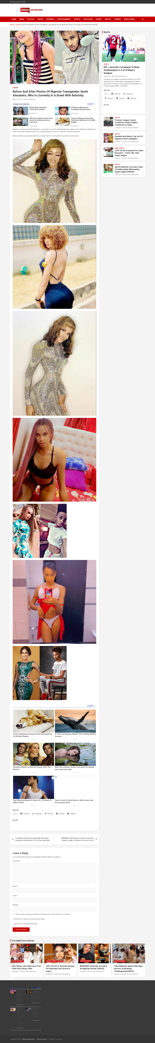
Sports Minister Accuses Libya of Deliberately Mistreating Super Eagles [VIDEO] (129, 169)
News (21, 19)
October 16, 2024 (120, 174)
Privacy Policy (41, 1039)
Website (15, 905)
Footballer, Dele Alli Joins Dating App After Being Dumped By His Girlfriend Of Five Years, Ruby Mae (32, 839)
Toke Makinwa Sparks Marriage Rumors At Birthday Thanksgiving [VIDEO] (128, 968)
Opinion (117, 19)
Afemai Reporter (29, 99)
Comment (17, 861)
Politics (30, 19)
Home (14, 19)
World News (129, 19)
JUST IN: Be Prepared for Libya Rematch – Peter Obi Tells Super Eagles (129, 153)
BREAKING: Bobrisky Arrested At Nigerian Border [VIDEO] (93, 967)
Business (50, 19)
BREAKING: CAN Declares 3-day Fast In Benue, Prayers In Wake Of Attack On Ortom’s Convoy (77, 839)
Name (15, 886)
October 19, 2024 (109, 76)
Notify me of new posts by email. (25, 924)
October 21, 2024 (85, 971)
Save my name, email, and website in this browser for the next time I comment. (43, 914)
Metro (40, 19)
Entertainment (64, 19)
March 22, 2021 (18, 99)
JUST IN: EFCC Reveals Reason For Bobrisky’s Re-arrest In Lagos (60, 968)
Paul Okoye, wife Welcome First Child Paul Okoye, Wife (26, 967)
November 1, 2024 (18, 971)
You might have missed (22, 940)
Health (108, 19)
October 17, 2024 (120, 158)
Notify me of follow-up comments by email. (29, 919)
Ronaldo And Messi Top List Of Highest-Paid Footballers (129, 137)
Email (15, 896)
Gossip (99, 19)
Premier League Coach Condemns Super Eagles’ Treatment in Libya (126, 122)
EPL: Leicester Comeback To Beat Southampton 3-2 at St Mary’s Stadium (121, 70)
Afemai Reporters (29, 1039)
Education (88, 19)
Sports (77, 19)
